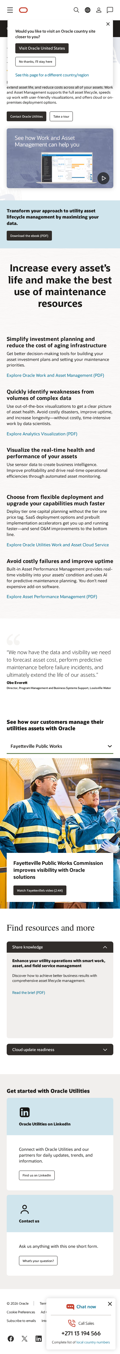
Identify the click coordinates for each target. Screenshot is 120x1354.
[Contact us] (110, 10)
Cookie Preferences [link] (21, 1312)
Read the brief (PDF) (28, 992)
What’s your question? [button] (38, 1261)
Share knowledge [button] (27, 947)
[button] (10, 10)
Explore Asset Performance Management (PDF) (52, 596)
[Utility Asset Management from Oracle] (60, 158)
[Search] (76, 10)
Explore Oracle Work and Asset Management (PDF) (55, 375)
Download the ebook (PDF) (29, 236)
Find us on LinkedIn (37, 1175)
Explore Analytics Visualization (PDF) (42, 433)
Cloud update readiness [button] (33, 1049)
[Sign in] (98, 10)
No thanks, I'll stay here (35, 62)
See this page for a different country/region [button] (52, 75)
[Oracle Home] (23, 10)
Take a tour (61, 116)
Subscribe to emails (21, 1320)
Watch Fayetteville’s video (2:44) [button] (40, 890)
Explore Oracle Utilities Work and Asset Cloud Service (58, 544)
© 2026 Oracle (17, 1303)
